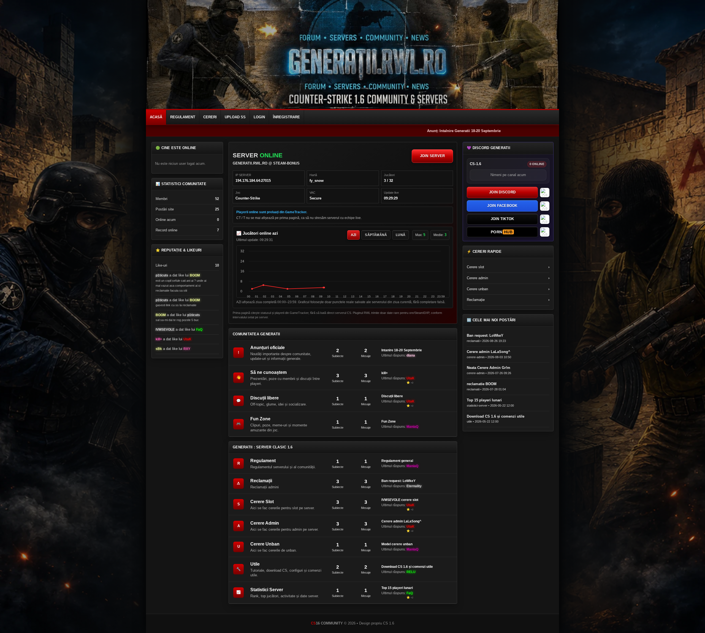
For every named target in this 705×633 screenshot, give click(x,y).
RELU (411, 572)
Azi (353, 235)
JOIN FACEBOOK (502, 206)
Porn (502, 232)
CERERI (210, 117)
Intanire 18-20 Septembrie (401, 350)
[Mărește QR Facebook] (544, 206)
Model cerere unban (397, 544)
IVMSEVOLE (165, 329)
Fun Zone (260, 418)
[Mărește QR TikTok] (544, 219)
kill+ (159, 339)
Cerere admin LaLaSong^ (401, 521)
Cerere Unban (265, 544)
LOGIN (259, 117)
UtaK (187, 339)
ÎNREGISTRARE (286, 117)
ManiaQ (412, 427)
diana (410, 355)
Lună (400, 235)
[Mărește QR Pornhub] (544, 232)
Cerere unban (508, 289)
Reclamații (261, 480)
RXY (186, 349)
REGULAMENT (182, 117)
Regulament (263, 460)
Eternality (414, 486)
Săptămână (376, 235)
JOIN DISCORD (502, 192)
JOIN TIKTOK (502, 219)
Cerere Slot (262, 501)
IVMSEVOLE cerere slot (399, 500)
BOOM (195, 275)
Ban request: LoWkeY (398, 481)
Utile (255, 564)
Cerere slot (508, 267)
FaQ (199, 329)
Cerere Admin (264, 523)
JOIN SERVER (432, 156)
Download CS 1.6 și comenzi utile (407, 567)
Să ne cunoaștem (268, 372)
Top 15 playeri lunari (397, 588)
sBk (159, 349)
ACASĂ (156, 117)
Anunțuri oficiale (267, 347)
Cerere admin (508, 278)
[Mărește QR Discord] (544, 192)
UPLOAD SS (235, 117)
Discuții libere (264, 398)
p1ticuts (162, 275)
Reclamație (508, 300)
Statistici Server (266, 589)
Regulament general (397, 461)
